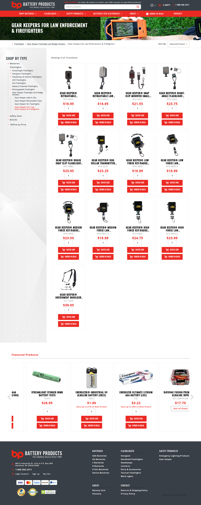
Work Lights (127, 476)
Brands (13, 120)
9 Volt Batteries (100, 469)
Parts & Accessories (131, 469)
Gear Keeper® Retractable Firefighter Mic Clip (68, 95)
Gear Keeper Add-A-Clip (25, 97)
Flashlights (50, 14)
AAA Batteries (99, 456)
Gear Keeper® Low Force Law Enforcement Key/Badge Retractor (172, 162)
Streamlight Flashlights (22, 70)
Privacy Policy (128, 493)
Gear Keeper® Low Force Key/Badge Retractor (137, 162)
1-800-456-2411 (182, 5)
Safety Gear (16, 116)
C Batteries (98, 462)
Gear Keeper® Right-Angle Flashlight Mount (172, 95)
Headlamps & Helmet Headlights (27, 77)
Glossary (96, 493)
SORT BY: (162, 44)
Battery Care (98, 490)
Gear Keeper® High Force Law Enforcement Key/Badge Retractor (172, 229)
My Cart (47, 474)
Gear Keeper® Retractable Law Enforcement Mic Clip (103, 95)
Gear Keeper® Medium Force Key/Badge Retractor (68, 229)
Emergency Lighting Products (174, 456)
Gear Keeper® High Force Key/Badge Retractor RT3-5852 (137, 229)
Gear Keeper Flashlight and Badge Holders (46, 44)
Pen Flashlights (19, 83)
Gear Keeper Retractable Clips (28, 101)
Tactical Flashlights (131, 472)
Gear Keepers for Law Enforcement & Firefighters (27, 108)
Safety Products (75, 14)
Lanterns (125, 466)
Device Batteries (100, 472)
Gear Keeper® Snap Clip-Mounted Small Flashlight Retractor (137, 95)
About (133, 14)
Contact (178, 14)
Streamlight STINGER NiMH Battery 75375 (34, 394)
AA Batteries (98, 459)
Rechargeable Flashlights (23, 89)
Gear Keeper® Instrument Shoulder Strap (68, 296)
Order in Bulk (71, 123)
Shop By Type (16, 59)
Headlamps (126, 462)
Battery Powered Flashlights (25, 86)
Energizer (126, 456)
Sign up (35, 474)
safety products (168, 451)
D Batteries (98, 466)
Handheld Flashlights (132, 459)
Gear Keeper (165, 459)
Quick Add (70, 116)
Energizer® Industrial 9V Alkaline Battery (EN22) (78, 394)
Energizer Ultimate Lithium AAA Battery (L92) (122, 394)
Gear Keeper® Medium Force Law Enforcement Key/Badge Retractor (103, 229)
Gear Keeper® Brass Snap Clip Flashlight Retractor (68, 162)
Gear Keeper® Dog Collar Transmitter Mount (103, 162)
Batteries (26, 14)
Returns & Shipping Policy (134, 490)
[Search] (138, 6)
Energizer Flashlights (21, 73)
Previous (10, 397)
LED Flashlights (19, 80)
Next (191, 397)
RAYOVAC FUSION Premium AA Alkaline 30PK (167, 394)
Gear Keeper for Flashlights (27, 104)
